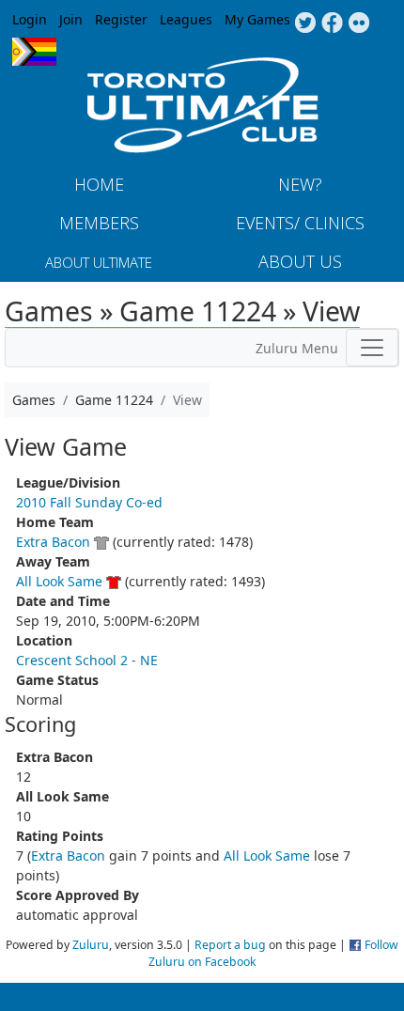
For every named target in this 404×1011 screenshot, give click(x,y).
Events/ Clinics (300, 222)
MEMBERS (99, 222)
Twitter (305, 23)
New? (300, 184)
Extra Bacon (53, 542)
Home (99, 184)
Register (121, 19)
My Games (257, 19)
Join (71, 19)
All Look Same (59, 581)
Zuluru (90, 945)
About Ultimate (98, 262)
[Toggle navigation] (372, 347)
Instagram (359, 23)
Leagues (186, 19)
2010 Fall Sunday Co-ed (89, 502)
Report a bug (230, 945)
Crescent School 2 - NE (87, 660)
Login (29, 19)
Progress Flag (34, 52)
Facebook (332, 23)
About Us (300, 261)
